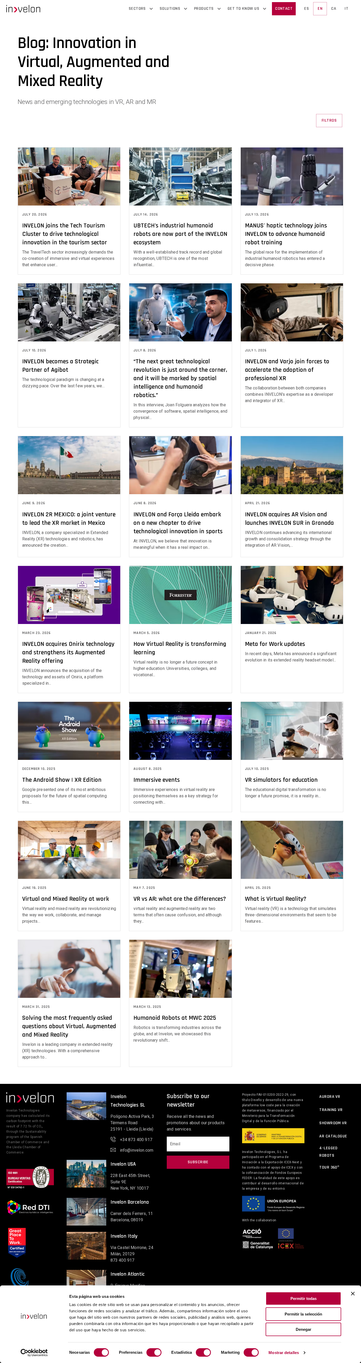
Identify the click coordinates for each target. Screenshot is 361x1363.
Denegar (303, 1329)
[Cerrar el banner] (353, 1293)
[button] (23, 8)
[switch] (153, 1352)
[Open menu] (151, 9)
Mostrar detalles (284, 1352)
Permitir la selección (303, 1314)
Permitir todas (303, 1298)
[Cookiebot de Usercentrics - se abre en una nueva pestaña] (34, 1353)
